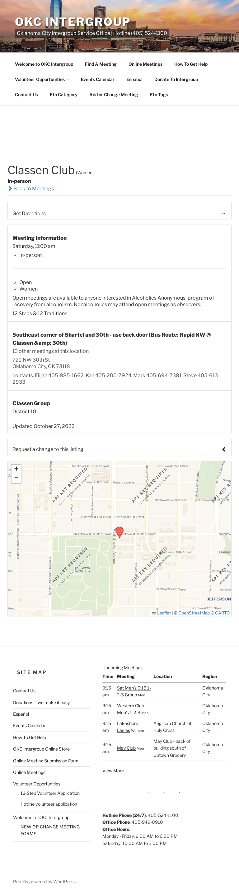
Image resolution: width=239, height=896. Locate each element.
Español (134, 79)
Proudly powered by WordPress (44, 881)
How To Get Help (191, 64)
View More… (114, 770)
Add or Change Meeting (113, 94)
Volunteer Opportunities (40, 79)
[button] (117, 528)
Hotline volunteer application (49, 804)
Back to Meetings (33, 189)
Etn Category (63, 94)
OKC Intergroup (73, 22)
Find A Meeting (101, 64)
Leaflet (163, 612)
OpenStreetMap (194, 612)
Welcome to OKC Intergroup (44, 64)
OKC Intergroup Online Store (41, 748)
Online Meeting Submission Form (45, 760)
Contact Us (26, 94)
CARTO (222, 612)
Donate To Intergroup (176, 79)
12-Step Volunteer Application (50, 793)
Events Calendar (98, 79)
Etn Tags (159, 94)
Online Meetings (145, 64)
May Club (126, 748)
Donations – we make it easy (41, 702)
